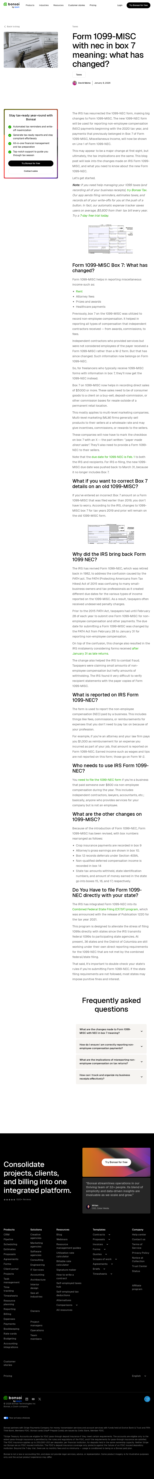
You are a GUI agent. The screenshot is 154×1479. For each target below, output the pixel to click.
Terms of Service (137, 1246)
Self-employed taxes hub (68, 1284)
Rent (79, 291)
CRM (6, 1234)
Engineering (37, 1264)
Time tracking (9, 1288)
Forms (7, 1264)
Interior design (34, 1286)
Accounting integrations (11, 1345)
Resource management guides (68, 1246)
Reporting (9, 1309)
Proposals (10, 1254)
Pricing (93, 5)
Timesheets (11, 1295)
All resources (64, 1310)
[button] (30, 5)
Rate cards (10, 1333)
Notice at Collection (138, 1259)
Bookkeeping (11, 1328)
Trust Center (139, 1266)
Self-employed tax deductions (67, 1293)
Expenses (9, 1319)
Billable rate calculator (63, 1263)
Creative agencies (35, 1236)
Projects (9, 1273)
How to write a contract (65, 1276)
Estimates (10, 1249)
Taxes (75, 26)
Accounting (37, 1274)
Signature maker (66, 1269)
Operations (37, 1330)
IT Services (37, 1269)
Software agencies (35, 1253)
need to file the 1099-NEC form (99, 780)
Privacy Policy (140, 1252)
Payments (9, 1324)
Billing (7, 1314)
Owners (35, 1311)
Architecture (38, 1279)
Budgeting (10, 1338)
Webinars (62, 1239)
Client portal (11, 1268)
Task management (12, 1280)
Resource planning (9, 1302)
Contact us (138, 1239)
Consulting (36, 1260)
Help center (139, 1234)
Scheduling (10, 1244)
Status (136, 1271)
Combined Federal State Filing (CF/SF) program (105, 909)
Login (119, 5)
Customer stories (76, 5)
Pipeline (8, 1239)
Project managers (36, 1323)
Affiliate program (137, 1287)
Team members (36, 1337)
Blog (59, 1234)
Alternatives (63, 1300)
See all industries (36, 1294)
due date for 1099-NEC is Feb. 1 (113, 457)
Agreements (11, 1259)
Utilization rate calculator (65, 1254)
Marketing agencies (36, 1244)
